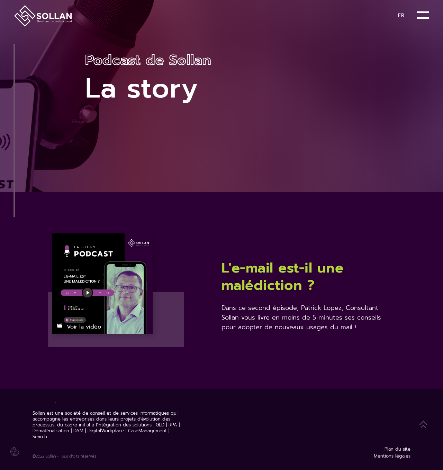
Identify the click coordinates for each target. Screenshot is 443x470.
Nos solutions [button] (158, 16)
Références (210, 16)
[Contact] (381, 14)
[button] (423, 20)
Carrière (304, 16)
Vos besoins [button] (106, 16)
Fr (401, 15)
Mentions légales (392, 456)
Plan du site (397, 449)
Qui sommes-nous (259, 16)
